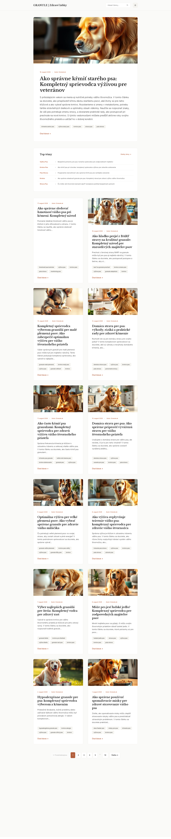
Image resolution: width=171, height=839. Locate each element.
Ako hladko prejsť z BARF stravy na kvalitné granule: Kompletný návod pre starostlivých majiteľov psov (112, 241)
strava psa (44, 184)
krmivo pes (44, 167)
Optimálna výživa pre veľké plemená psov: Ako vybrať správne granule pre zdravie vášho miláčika (57, 522)
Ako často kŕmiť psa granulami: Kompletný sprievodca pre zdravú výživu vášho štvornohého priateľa (56, 431)
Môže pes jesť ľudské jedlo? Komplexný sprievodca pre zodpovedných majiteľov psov (111, 612)
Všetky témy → (126, 154)
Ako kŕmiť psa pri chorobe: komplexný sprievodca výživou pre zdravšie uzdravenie (87, 167)
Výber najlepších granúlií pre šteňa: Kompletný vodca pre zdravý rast (57, 610)
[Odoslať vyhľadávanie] (127, 5)
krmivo (42, 178)
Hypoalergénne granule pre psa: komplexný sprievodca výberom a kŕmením (57, 700)
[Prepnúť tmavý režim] (135, 5)
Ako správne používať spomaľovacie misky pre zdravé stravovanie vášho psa (110, 702)
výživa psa (44, 162)
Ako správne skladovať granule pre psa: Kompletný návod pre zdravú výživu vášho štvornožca (91, 178)
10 (105, 755)
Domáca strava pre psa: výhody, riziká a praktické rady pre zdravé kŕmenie (111, 329)
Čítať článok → (45, 134)
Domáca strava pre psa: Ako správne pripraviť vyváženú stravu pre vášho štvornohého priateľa (112, 429)
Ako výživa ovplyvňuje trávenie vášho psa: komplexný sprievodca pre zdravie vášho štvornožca (111, 522)
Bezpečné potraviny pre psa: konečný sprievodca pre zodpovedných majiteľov (85, 162)
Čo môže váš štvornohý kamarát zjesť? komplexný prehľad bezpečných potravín (86, 184)
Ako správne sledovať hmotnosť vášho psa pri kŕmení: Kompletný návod (56, 212)
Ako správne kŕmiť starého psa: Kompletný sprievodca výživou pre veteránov (83, 84)
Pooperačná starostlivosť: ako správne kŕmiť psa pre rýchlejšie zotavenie (83, 173)
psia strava (44, 173)
